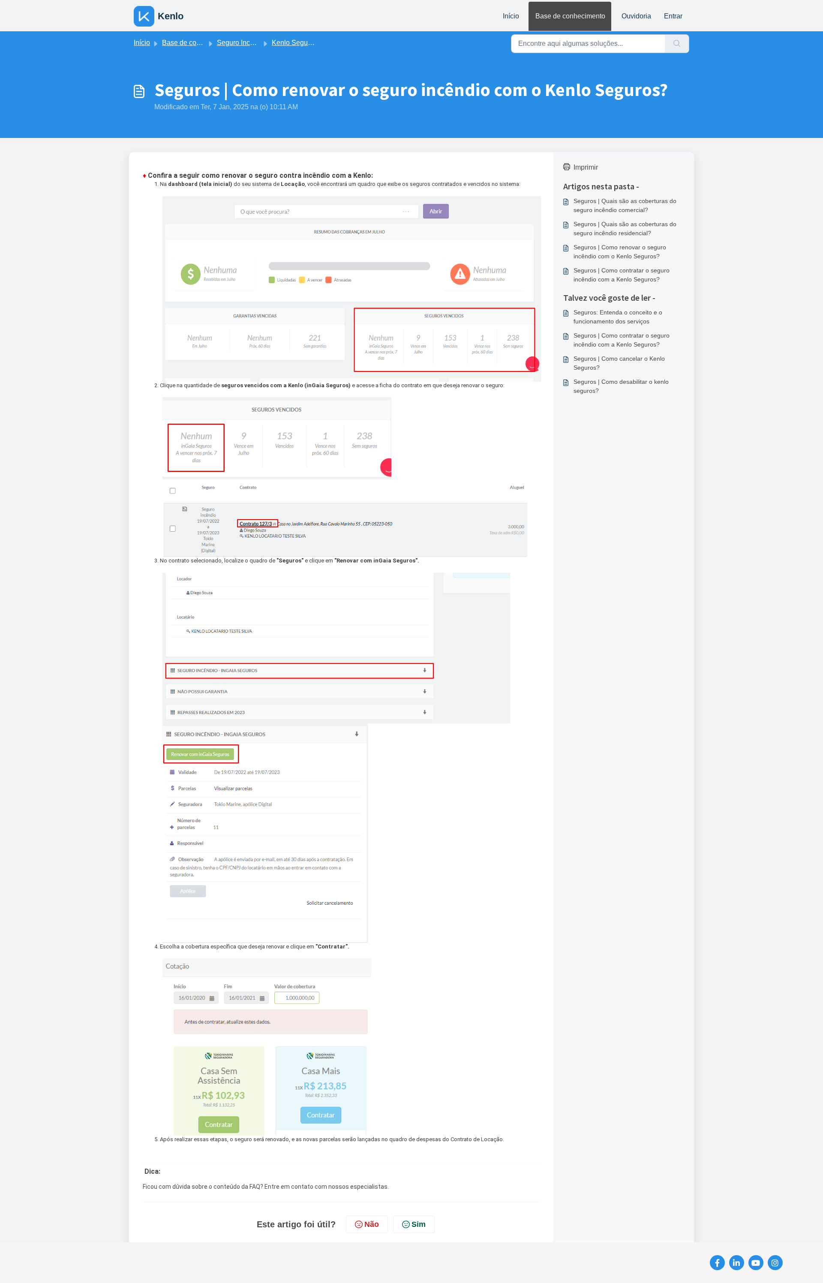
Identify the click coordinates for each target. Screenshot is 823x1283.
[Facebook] (717, 1262)
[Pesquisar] (677, 43)
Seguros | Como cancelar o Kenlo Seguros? (619, 363)
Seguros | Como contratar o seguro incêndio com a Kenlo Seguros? (622, 275)
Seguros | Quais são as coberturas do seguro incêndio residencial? (625, 228)
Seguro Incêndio (242, 42)
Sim (419, 1224)
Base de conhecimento (570, 16)
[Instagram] (775, 1262)
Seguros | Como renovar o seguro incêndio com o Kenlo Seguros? (620, 252)
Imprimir (586, 167)
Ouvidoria (636, 16)
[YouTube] (755, 1262)
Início (511, 16)
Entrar (673, 16)
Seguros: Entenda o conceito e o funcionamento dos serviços (618, 317)
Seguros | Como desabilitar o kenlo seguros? (621, 386)
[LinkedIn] (736, 1262)
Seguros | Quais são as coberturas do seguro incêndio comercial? (625, 205)
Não (371, 1224)
